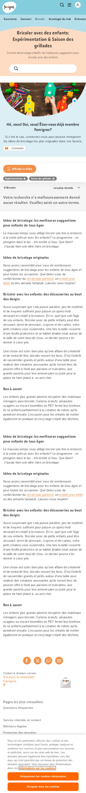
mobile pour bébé (71, 494)
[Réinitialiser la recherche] (70, 68)
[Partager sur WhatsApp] (48, 660)
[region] (43, 764)
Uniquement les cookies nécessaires (43, 776)
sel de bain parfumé (40, 278)
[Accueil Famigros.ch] (9, 7)
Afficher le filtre (22, 169)
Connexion (18, 148)
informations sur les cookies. (37, 768)
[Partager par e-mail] (59, 660)
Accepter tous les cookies (43, 786)
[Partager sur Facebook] (27, 660)
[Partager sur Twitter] (37, 660)
